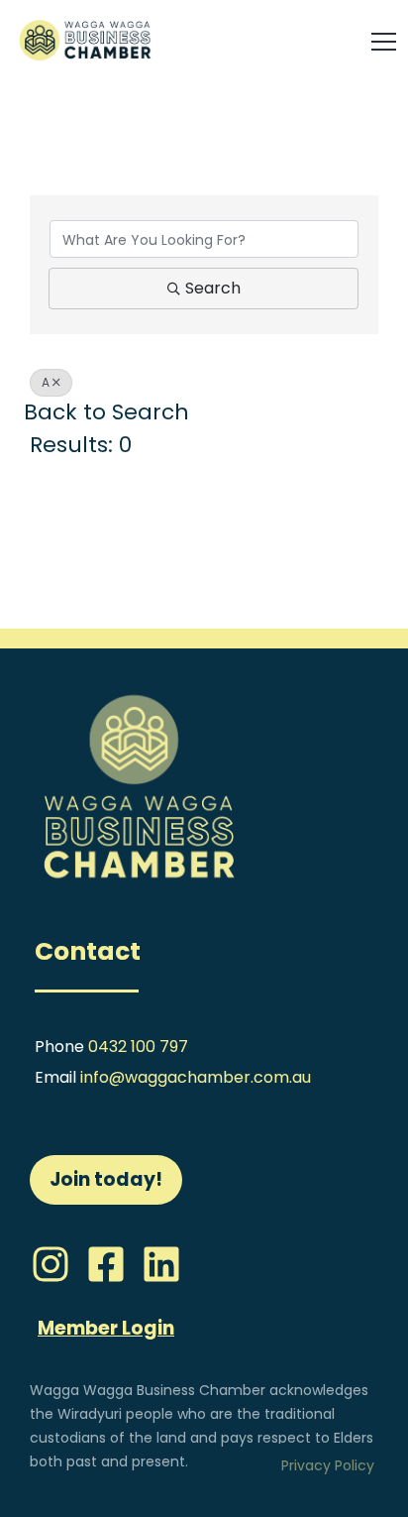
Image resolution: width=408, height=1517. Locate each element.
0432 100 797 (138, 1046)
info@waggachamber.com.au (195, 1077)
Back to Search (106, 412)
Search (213, 288)
